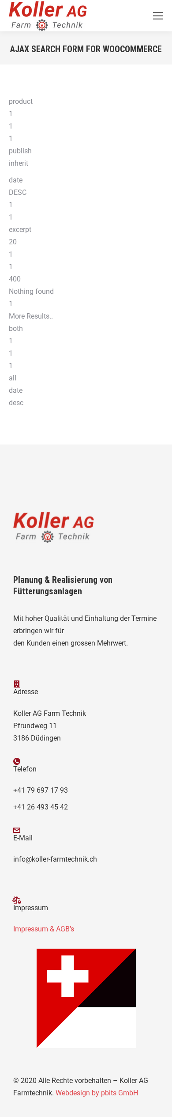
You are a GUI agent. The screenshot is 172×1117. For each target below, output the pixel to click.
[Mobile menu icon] (158, 16)
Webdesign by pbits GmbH (97, 1093)
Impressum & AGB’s (43, 929)
